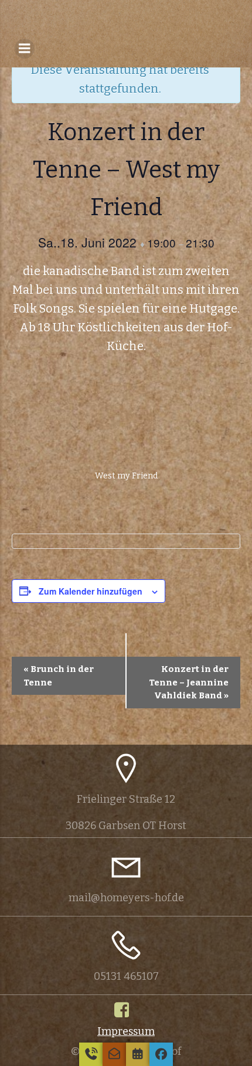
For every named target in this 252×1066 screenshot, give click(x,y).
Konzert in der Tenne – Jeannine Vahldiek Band (189, 682)
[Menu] (25, 49)
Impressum (126, 1031)
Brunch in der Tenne (58, 676)
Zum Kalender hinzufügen (90, 591)
